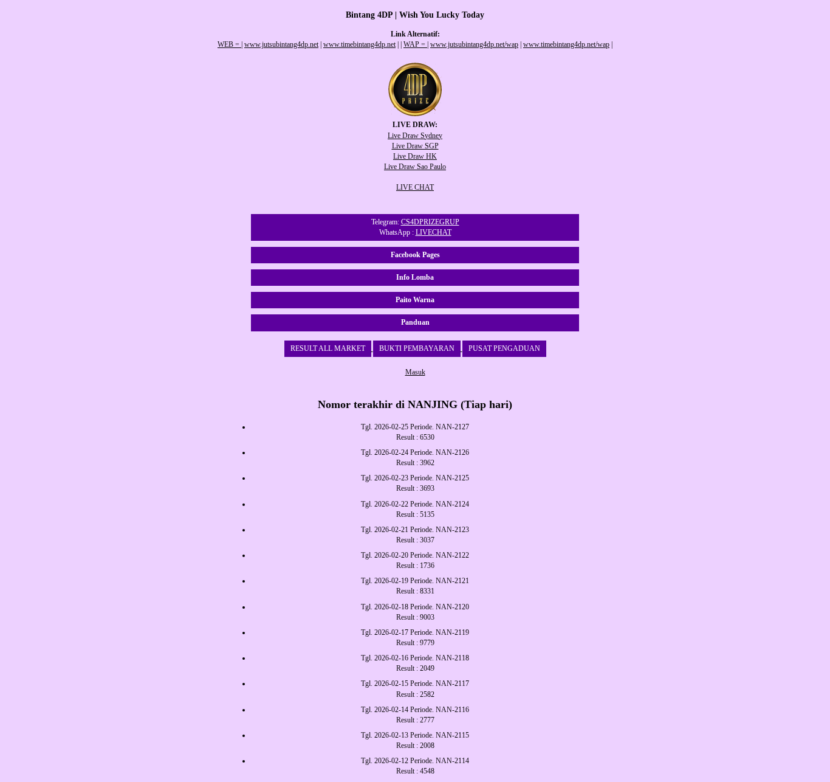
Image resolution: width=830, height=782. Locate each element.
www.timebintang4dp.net (359, 44)
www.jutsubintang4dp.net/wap (474, 44)
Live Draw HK (415, 156)
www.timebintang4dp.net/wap (566, 44)
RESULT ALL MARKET (327, 348)
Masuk (415, 372)
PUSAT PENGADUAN (504, 348)
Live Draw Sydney (415, 135)
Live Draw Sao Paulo (415, 166)
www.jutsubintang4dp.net (281, 44)
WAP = (415, 44)
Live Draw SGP (415, 146)
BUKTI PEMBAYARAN (416, 348)
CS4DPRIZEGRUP (430, 222)
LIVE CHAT (415, 187)
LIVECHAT (433, 232)
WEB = (229, 44)
